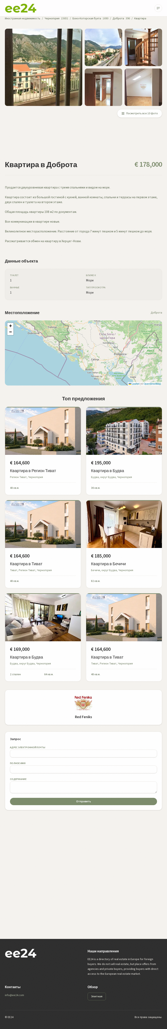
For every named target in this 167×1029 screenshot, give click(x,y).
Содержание (18, 779)
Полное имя (17, 763)
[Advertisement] (83, 141)
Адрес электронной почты (27, 747)
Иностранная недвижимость (22, 18)
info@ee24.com (14, 995)
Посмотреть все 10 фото (142, 113)
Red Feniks (83, 717)
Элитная (96, 996)
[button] (10, 326)
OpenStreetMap (152, 383)
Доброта (118, 18)
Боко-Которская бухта (87, 18)
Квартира (140, 18)
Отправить (83, 801)
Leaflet (135, 383)
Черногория (52, 18)
